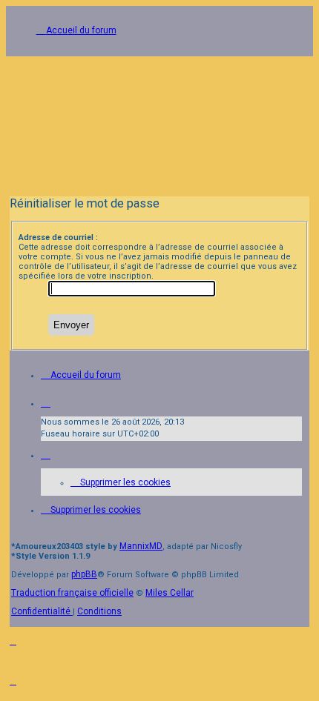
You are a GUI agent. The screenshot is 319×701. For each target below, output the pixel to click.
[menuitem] (120, 482)
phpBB (84, 574)
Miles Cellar (169, 593)
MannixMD (140, 546)
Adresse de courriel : (58, 237)
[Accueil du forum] (159, 121)
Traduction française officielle (72, 593)
